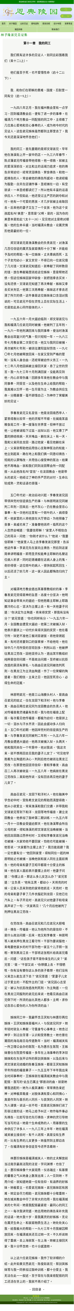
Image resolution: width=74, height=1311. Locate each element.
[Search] (66, 9)
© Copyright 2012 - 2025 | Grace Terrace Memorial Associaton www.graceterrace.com (36, 1302)
